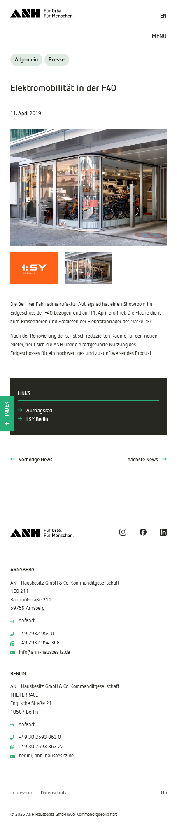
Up (164, 793)
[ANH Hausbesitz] (42, 13)
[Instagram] (122, 532)
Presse (57, 60)
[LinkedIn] (163, 532)
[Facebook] (143, 532)
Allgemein (26, 60)
